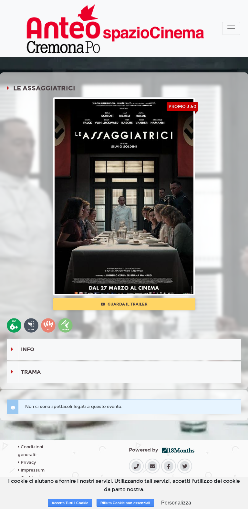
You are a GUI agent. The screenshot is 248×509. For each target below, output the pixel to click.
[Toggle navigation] (231, 28)
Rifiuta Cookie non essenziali (125, 503)
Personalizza (176, 502)
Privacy (27, 462)
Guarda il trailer (127, 304)
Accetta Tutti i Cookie (70, 503)
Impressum (32, 470)
